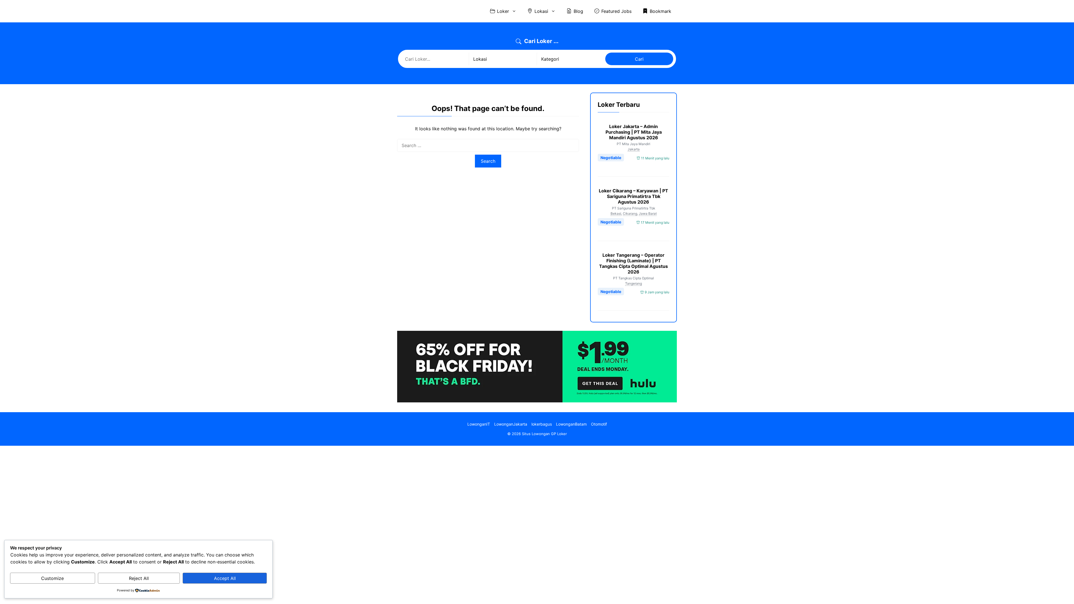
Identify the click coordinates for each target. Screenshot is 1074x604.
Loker (503, 11)
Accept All (225, 578)
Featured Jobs (616, 11)
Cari (639, 59)
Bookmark (660, 11)
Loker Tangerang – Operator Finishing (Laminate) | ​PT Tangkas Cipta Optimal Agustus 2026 (633, 263)
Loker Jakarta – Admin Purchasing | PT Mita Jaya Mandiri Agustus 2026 (634, 132)
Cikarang (630, 213)
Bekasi (616, 213)
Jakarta (634, 149)
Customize (52, 578)
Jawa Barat (648, 213)
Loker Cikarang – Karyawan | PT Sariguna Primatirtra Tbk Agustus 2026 (633, 196)
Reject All (139, 578)
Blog (578, 11)
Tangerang (633, 283)
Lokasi (541, 11)
